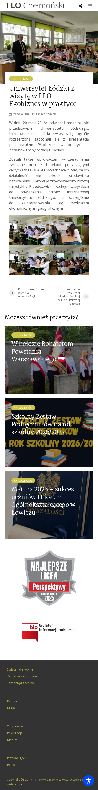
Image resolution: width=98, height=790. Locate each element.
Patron (12, 701)
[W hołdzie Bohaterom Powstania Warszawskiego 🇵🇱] (49, 359)
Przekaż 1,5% (17, 758)
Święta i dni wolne (20, 669)
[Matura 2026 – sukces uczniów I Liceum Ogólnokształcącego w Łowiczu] (49, 504)
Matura (12, 740)
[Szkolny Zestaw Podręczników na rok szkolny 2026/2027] (49, 432)
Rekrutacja (15, 733)
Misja (11, 708)
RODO (11, 765)
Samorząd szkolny (20, 683)
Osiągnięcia (15, 726)
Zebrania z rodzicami (22, 676)
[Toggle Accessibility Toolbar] (89, 781)
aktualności (21, 79)
